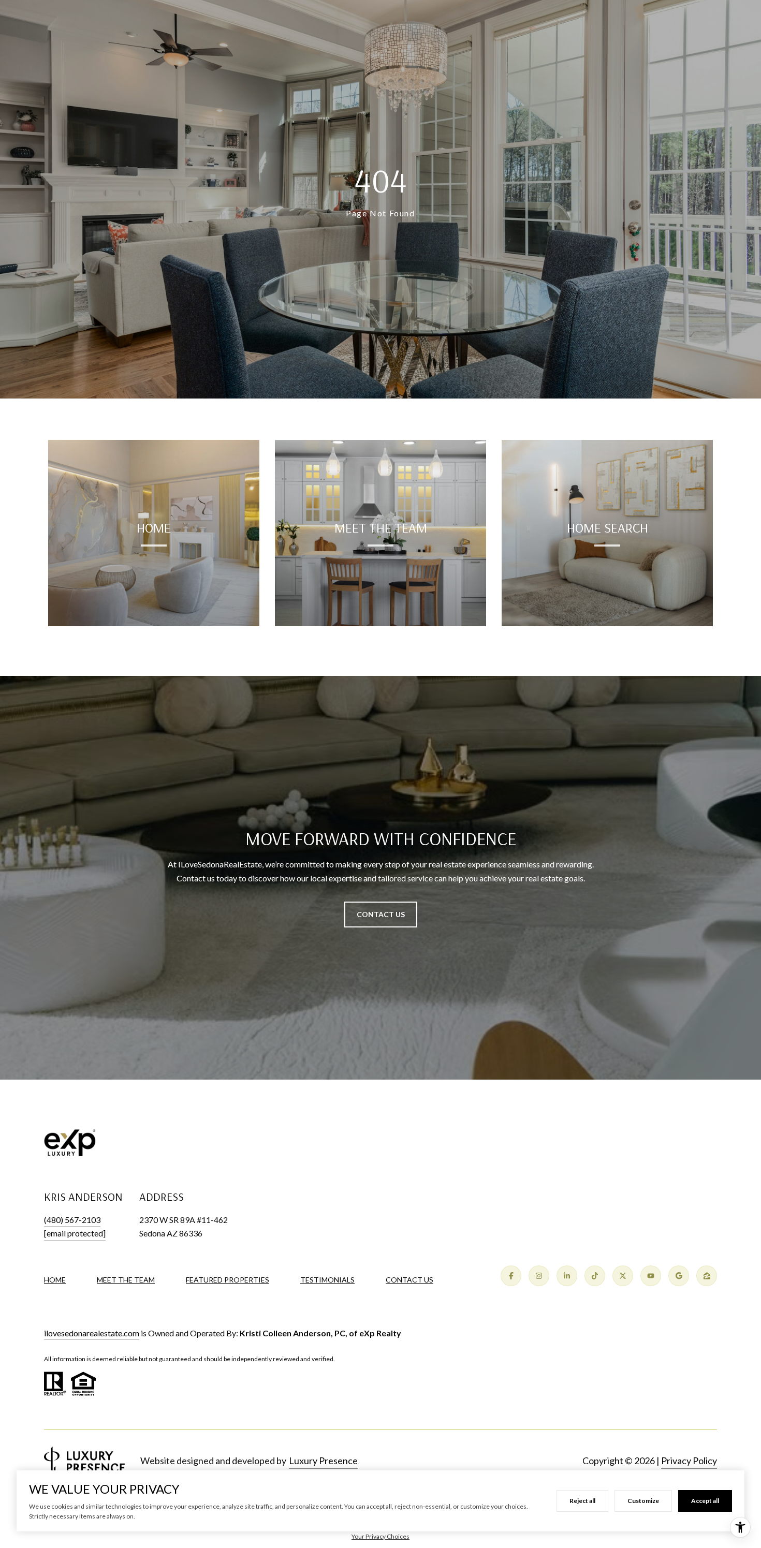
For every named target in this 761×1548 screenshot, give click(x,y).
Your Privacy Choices (380, 1536)
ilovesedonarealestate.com (91, 1333)
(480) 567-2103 (72, 1220)
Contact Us (409, 1280)
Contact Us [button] (381, 914)
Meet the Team (126, 1279)
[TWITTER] (622, 1275)
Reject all (582, 1501)
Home (55, 1279)
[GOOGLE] (678, 1275)
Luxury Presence (323, 1460)
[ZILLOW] (706, 1275)
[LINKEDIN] (567, 1275)
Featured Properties (227, 1279)
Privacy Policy (689, 1460)
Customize (643, 1501)
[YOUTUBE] (650, 1275)
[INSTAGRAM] (539, 1275)
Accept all (705, 1501)
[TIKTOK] (594, 1275)
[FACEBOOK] (511, 1275)
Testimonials (327, 1279)
